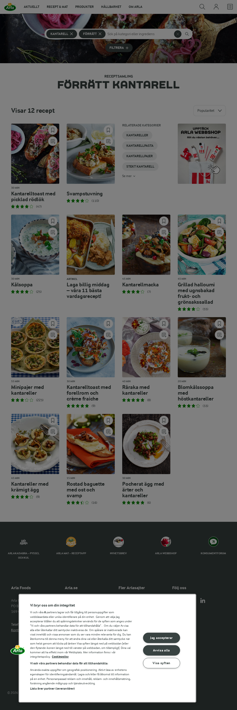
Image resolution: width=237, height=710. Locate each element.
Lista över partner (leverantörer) (52, 688)
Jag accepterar (161, 638)
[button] (17, 651)
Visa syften (161, 663)
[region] (107, 648)
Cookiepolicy (60, 656)
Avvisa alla (161, 650)
